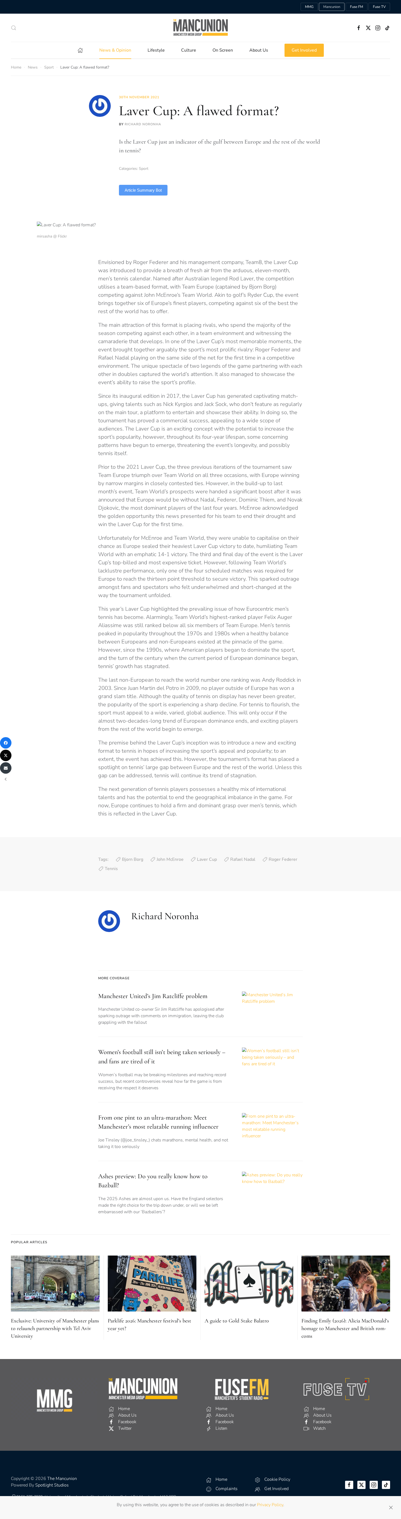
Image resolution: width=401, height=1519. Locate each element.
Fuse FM (356, 6)
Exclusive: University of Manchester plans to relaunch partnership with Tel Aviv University (55, 1328)
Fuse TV (379, 6)
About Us (258, 50)
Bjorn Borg (132, 859)
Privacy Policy (270, 1505)
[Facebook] (5, 743)
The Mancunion (62, 1479)
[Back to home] (200, 27)
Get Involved (304, 50)
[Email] (5, 768)
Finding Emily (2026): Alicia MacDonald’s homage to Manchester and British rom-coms (345, 1328)
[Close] (391, 1507)
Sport (143, 168)
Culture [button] (188, 50)
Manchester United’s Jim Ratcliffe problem (152, 996)
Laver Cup (207, 859)
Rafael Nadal (242, 859)
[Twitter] (5, 755)
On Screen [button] (223, 50)
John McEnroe (170, 859)
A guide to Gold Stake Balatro (237, 1321)
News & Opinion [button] (115, 50)
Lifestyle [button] (156, 50)
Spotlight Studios (52, 1485)
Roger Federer (283, 859)
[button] (13, 28)
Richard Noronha (143, 124)
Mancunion (331, 6)
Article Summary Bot (143, 190)
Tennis (111, 869)
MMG (309, 6)
